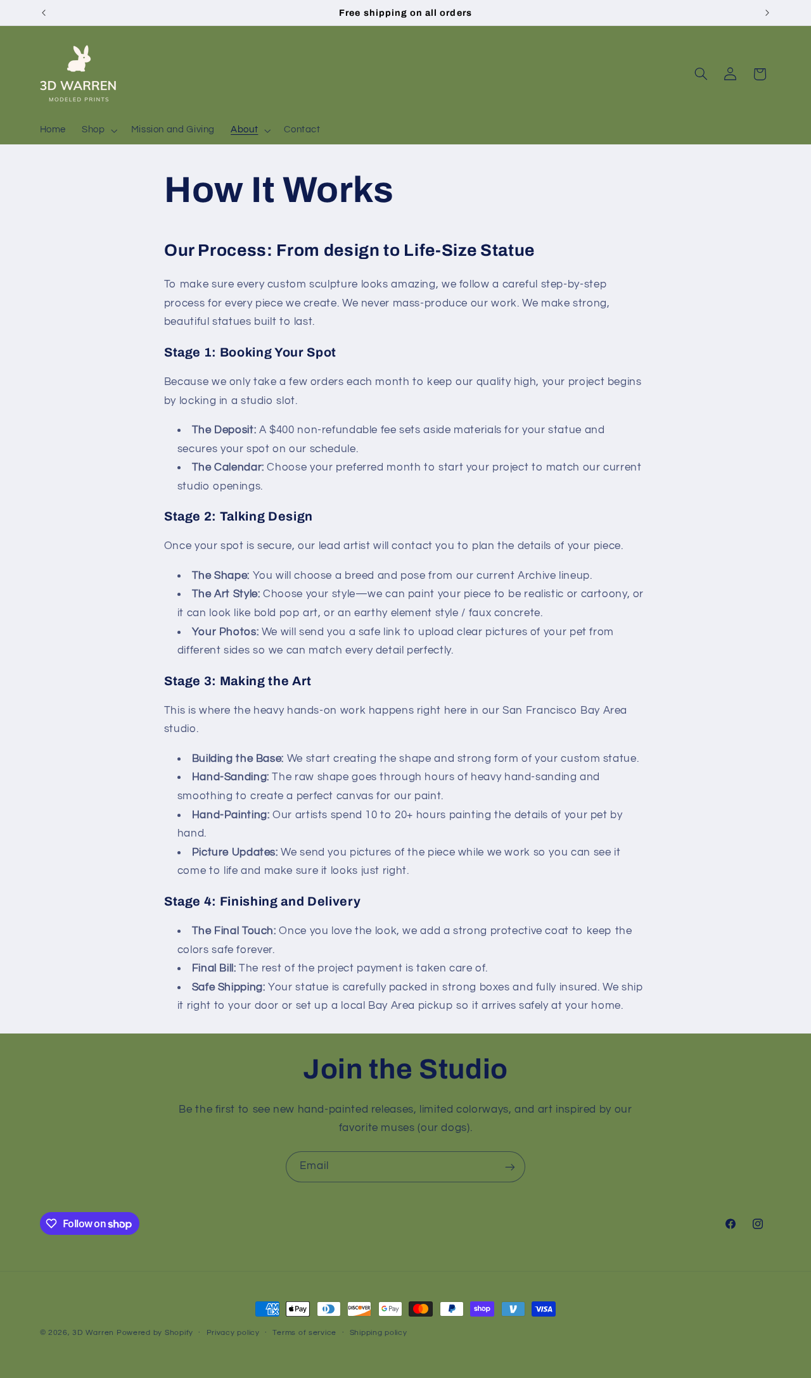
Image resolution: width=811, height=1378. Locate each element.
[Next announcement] (767, 12)
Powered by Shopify (155, 1332)
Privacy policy (233, 1333)
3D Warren (93, 1332)
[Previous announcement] (44, 12)
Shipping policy (378, 1333)
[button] (98, 130)
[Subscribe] (510, 1166)
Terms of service (304, 1333)
